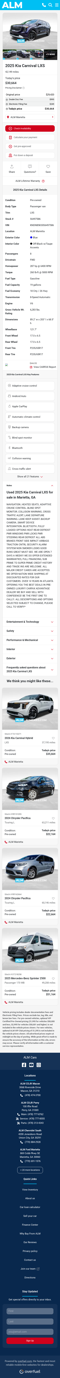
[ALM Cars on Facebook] (22, 1065)
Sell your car (30, 1216)
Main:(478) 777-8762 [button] (32, 1114)
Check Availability (22, 128)
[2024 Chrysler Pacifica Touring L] (30, 789)
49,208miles (48, 982)
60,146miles (48, 902)
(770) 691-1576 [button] (32, 1161)
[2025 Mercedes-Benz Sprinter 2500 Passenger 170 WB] (30, 949)
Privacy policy (30, 1251)
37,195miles (48, 742)
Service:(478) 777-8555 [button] (32, 1118)
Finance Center (30, 1224)
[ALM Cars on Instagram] (37, 1065)
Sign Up (30, 1340)
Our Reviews (30, 1242)
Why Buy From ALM (30, 1233)
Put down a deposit (23, 155)
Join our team (28, 1268)
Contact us (30, 1260)
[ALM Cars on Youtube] (30, 1065)
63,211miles (48, 822)
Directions (30, 1277)
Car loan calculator (30, 1207)
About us (30, 1198)
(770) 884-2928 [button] (32, 1142)
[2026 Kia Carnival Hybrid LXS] (30, 709)
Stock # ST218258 (13, 974)
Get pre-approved (22, 146)
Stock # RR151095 (13, 814)
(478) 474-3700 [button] (32, 1095)
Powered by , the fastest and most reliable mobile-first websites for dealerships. (30, 1363)
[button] (44, 5)
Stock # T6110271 (13, 734)
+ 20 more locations (30, 1170)
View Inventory (30, 1189)
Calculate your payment (25, 137)
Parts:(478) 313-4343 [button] (32, 1123)
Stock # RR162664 (13, 894)
